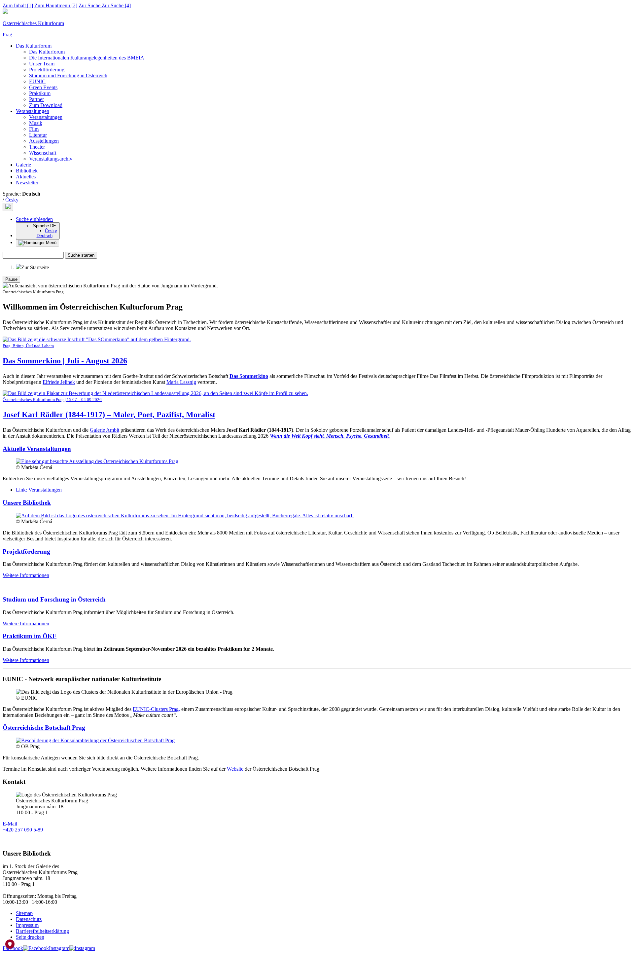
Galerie (23, 164)
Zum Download (45, 105)
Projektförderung (46, 69)
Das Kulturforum (34, 46)
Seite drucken (30, 937)
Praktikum (40, 93)
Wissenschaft (42, 153)
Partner (36, 99)
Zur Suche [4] (105, 5)
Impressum (27, 925)
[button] (34, 219)
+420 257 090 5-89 (23, 829)
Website (235, 769)
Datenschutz (29, 919)
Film (34, 129)
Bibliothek (27, 170)
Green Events (43, 87)
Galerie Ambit (104, 430)
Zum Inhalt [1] (18, 5)
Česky (11, 199)
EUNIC (37, 81)
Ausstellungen (44, 141)
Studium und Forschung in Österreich (68, 75)
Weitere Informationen (26, 575)
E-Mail (10, 823)
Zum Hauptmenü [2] (55, 5)
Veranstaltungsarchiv (50, 159)
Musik (35, 123)
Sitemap (24, 913)
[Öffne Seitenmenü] (37, 242)
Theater (37, 147)
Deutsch (45, 235)
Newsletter (27, 182)
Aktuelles (26, 176)
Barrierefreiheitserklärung (42, 931)
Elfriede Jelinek (59, 382)
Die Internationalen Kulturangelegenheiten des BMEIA (86, 57)
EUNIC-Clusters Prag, (156, 709)
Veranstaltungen (32, 111)
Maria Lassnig (181, 382)
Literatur (38, 135)
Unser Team (41, 63)
